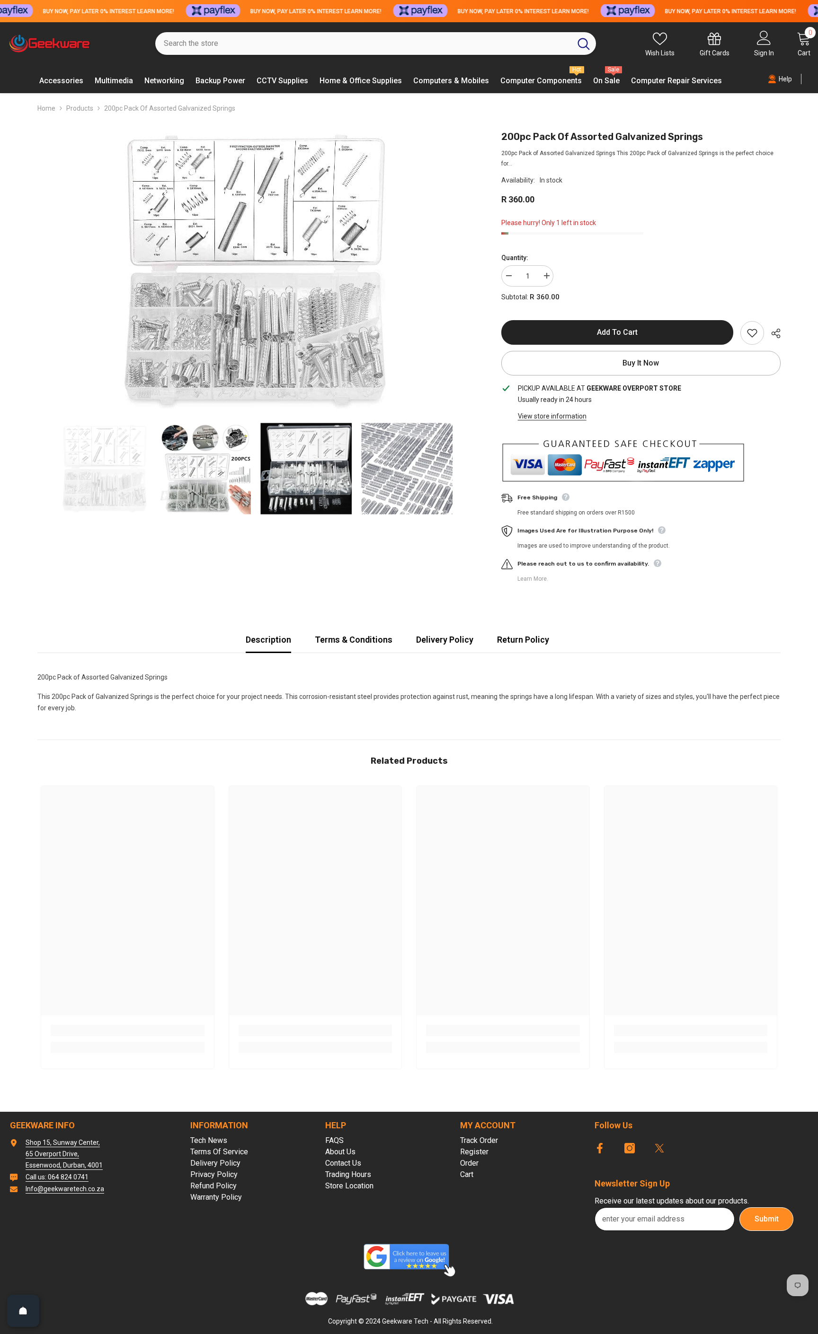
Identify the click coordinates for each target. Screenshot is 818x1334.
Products (79, 108)
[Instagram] (629, 1148)
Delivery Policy (444, 640)
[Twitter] (659, 1148)
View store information (552, 416)
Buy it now (640, 362)
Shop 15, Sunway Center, (63, 1142)
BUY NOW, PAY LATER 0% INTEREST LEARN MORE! (108, 11)
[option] (255, 271)
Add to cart (617, 332)
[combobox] (363, 43)
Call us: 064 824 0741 (57, 1177)
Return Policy (523, 640)
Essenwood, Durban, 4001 (64, 1165)
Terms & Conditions (353, 640)
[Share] (772, 333)
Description (268, 640)
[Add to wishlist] (752, 333)
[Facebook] (599, 1148)
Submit (767, 1218)
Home (46, 108)
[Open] (23, 1311)
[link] (127, 1030)
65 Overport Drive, (52, 1154)
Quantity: (514, 258)
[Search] (375, 43)
